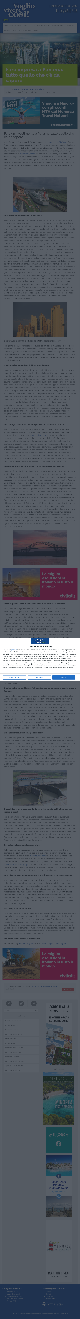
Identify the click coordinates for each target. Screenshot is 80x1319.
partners (14, 649)
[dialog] (40, 659)
